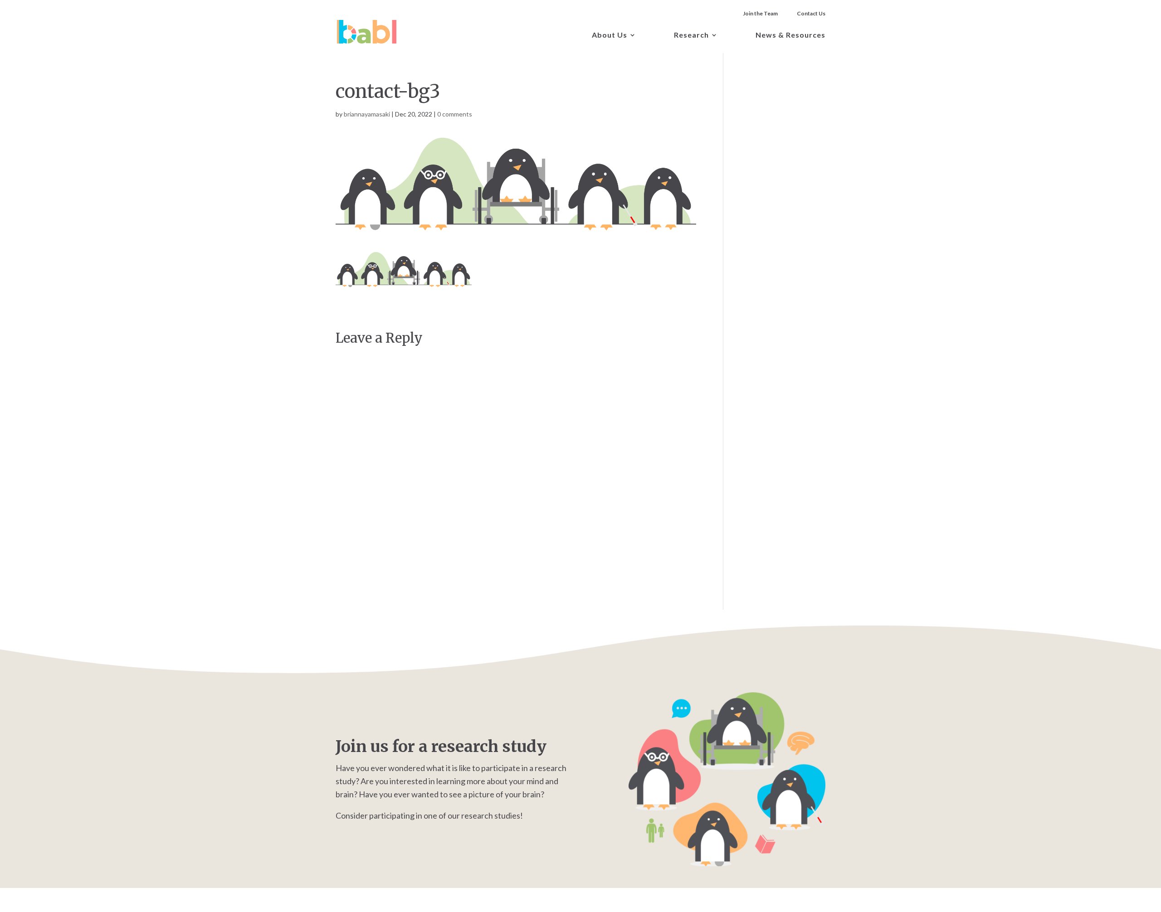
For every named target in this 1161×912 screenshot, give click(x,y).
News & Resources (790, 35)
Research (691, 35)
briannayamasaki (367, 114)
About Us (609, 35)
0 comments (454, 114)
